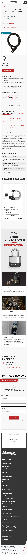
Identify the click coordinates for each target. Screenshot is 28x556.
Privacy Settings (12, 547)
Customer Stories (7, 522)
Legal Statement (5, 549)
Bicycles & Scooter (16, 118)
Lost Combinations (7, 498)
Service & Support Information (9, 27)
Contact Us (5, 506)
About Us (6, 513)
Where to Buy (6, 466)
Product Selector (7, 463)
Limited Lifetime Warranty (13, 367)
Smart (5, 485)
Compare (19, 218)
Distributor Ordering (8, 482)
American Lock (6, 536)
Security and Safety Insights (10, 516)
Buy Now (13, 215)
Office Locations (7, 509)
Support (6, 489)
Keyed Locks (6, 6)
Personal (6, 460)
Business (6, 473)
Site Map (16, 553)
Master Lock (5, 534)
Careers (4, 519)
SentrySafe (5, 539)
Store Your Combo (7, 504)
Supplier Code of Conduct (7, 553)
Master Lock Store (7, 469)
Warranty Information (8, 501)
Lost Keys (5, 496)
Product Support (7, 493)
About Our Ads (5, 552)
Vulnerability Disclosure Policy (8, 550)
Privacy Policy (5, 547)
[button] (8, 70)
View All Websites (7, 542)
